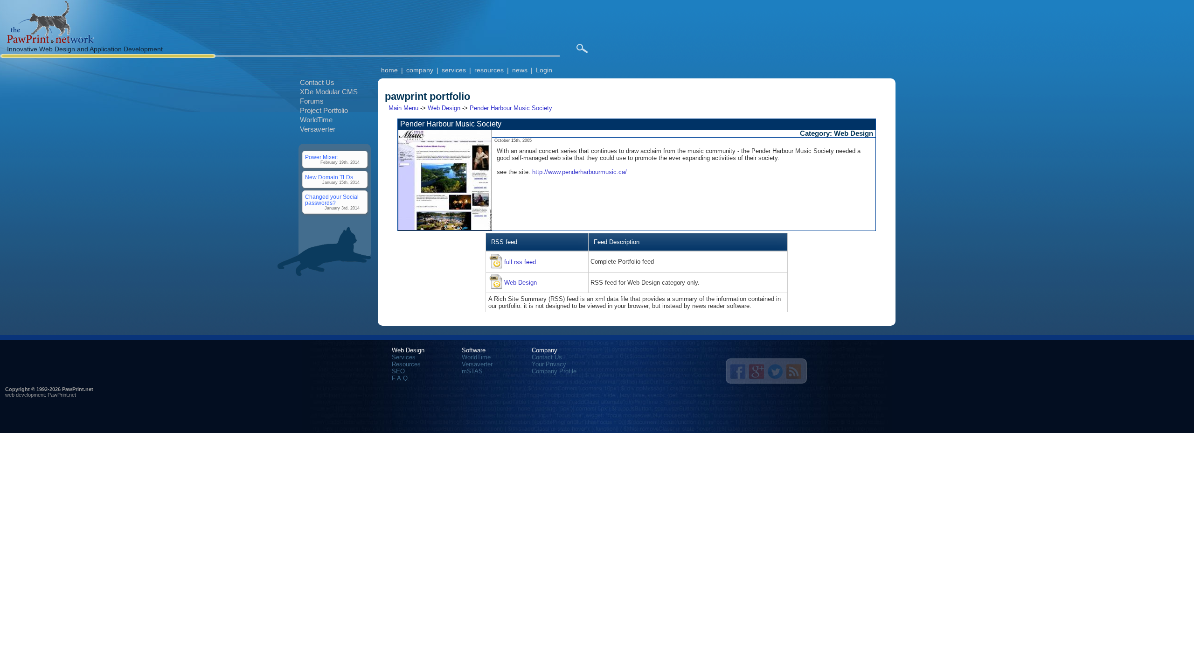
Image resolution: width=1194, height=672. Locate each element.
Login (544, 70)
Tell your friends (737, 371)
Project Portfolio (324, 110)
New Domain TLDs (329, 177)
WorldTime (316, 120)
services (454, 70)
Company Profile (554, 371)
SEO (398, 371)
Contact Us (317, 82)
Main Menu (403, 108)
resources (489, 70)
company (419, 70)
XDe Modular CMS (329, 92)
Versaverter (317, 129)
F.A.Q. (401, 378)
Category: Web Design (836, 133)
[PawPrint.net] (50, 40)
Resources (406, 364)
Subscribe (793, 371)
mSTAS (472, 371)
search (582, 48)
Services (404, 357)
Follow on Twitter (775, 371)
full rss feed (520, 262)
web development (25, 395)
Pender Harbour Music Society (511, 108)
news (520, 70)
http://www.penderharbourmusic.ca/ (579, 171)
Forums (312, 101)
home (389, 70)
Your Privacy (549, 364)
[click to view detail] (445, 228)
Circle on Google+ (756, 371)
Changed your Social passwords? (332, 200)
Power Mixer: (321, 157)
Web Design (444, 108)
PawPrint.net (62, 395)
